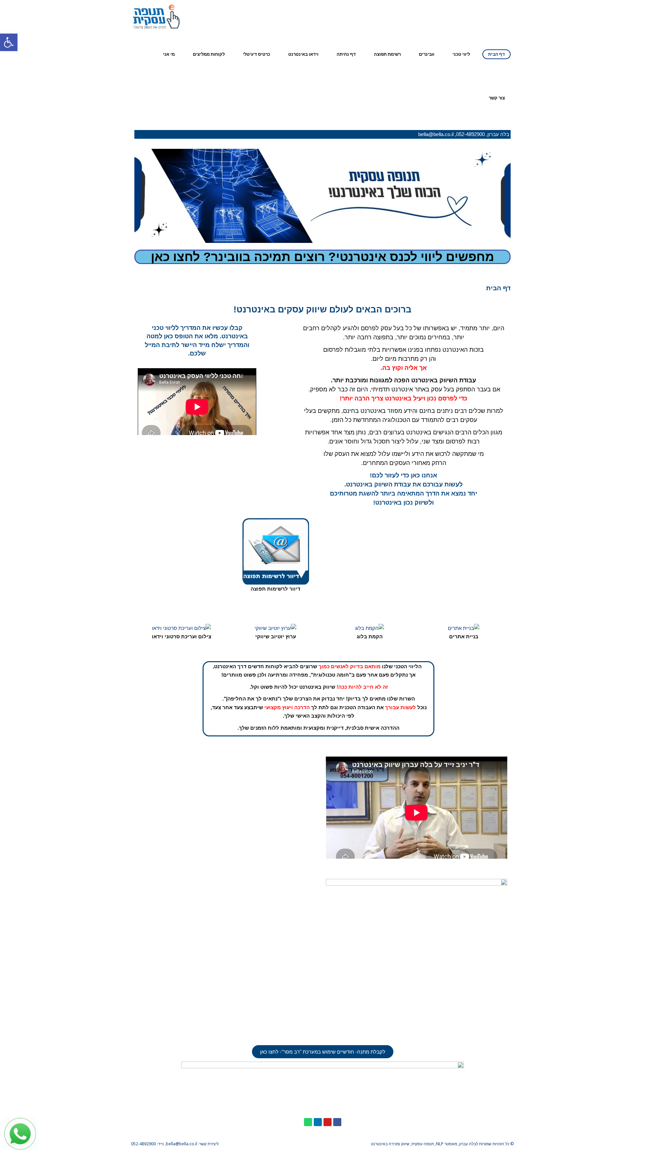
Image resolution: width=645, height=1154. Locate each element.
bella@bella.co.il (436, 134)
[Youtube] (328, 1122)
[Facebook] (337, 1122)
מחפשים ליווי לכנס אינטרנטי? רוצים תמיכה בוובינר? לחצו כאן (322, 257)
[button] (322, 1051)
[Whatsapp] (308, 1122)
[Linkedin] (318, 1122)
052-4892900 (470, 134)
